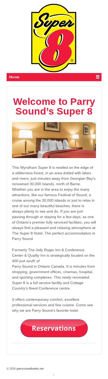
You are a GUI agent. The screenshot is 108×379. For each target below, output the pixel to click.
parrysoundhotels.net (30, 368)
